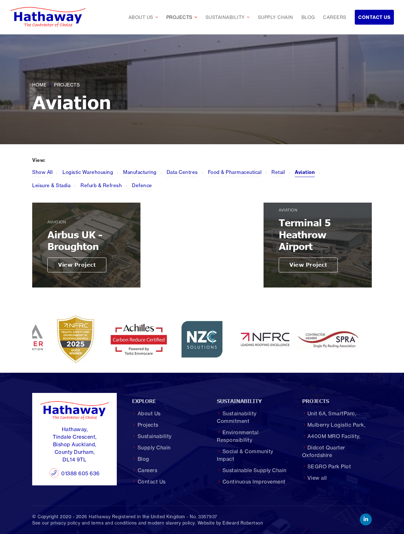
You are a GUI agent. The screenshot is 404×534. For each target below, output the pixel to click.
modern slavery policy (171, 522)
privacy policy (65, 522)
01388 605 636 (80, 473)
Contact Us (374, 17)
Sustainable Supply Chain (254, 470)
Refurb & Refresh (101, 185)
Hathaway (99, 516)
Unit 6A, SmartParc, (331, 413)
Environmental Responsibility (237, 436)
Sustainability (229, 17)
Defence (142, 185)
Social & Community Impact (245, 455)
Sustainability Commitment (236, 417)
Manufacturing (140, 172)
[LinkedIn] (366, 519)
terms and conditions (114, 522)
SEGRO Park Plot (329, 466)
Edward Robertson (243, 522)
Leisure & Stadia (51, 185)
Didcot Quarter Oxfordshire (323, 451)
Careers (335, 17)
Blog (308, 17)
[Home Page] (48, 17)
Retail (278, 172)
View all (317, 478)
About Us (144, 17)
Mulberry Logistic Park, (336, 425)
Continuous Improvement (254, 481)
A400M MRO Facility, (333, 436)
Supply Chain (275, 17)
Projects (183, 17)
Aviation (305, 172)
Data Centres (182, 172)
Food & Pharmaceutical (235, 172)
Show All (42, 172)
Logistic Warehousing (87, 172)
